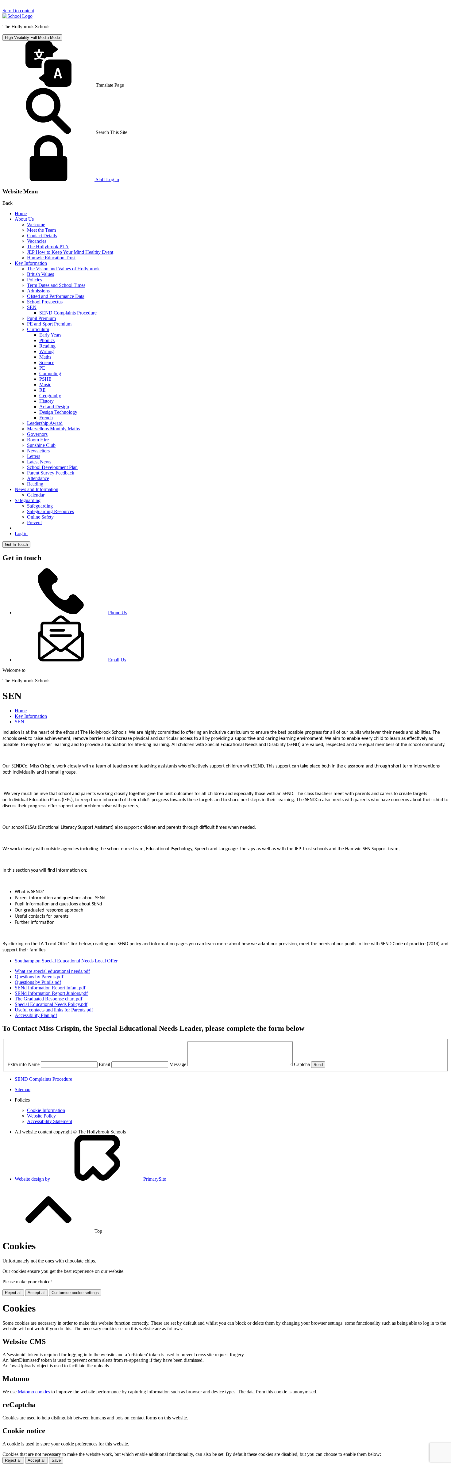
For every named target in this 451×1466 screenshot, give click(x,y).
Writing (46, 351)
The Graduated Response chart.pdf (48, 998)
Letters (33, 456)
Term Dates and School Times (56, 285)
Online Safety (40, 517)
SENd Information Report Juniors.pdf (51, 993)
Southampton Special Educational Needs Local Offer (66, 960)
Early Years (50, 334)
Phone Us (117, 612)
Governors (37, 434)
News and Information (36, 489)
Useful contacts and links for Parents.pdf (54, 1009)
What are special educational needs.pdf (52, 971)
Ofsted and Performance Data (55, 296)
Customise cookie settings (75, 1292)
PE (42, 368)
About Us (24, 219)
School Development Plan (52, 467)
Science (46, 362)
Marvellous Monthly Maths (53, 428)
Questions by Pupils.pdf (38, 982)
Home (21, 213)
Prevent (34, 522)
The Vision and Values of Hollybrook (63, 268)
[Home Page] (17, 16)
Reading (47, 345)
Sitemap (22, 1089)
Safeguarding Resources (50, 511)
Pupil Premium (41, 318)
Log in (21, 533)
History (46, 401)
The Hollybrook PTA (48, 246)
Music (45, 384)
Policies (34, 279)
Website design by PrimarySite (90, 1179)
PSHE (45, 379)
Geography (50, 395)
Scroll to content (18, 10)
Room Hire (38, 439)
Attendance (38, 478)
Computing (50, 373)
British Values (40, 274)
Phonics (47, 340)
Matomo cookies (34, 1391)
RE (42, 390)
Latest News (39, 461)
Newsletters (38, 450)
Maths (45, 357)
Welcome (36, 224)
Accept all (36, 1292)
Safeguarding (27, 500)
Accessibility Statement (49, 1121)
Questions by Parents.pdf (39, 976)
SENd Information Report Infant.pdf (50, 987)
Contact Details (42, 235)
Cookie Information (46, 1110)
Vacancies (36, 241)
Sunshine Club (41, 445)
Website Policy (41, 1115)
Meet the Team (41, 230)
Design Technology (58, 412)
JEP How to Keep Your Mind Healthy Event (70, 252)
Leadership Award (45, 423)
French (46, 417)
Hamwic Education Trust (51, 257)
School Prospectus (45, 301)
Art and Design (54, 406)
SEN (32, 307)
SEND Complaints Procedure (68, 312)
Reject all (13, 1292)
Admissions (38, 290)
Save (56, 1460)
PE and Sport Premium (49, 323)
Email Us (117, 659)
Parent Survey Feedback (50, 472)
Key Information (31, 263)
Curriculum (38, 329)
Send (318, 1064)
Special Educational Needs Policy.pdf (51, 1004)
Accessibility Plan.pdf (36, 1015)
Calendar (35, 494)
